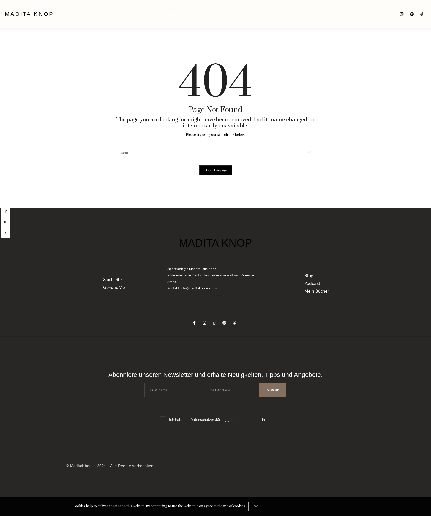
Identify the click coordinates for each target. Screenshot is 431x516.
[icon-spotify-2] (413, 14)
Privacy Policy (246, 14)
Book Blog (219, 14)
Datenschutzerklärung (208, 419)
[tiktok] (5, 233)
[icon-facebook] (196, 322)
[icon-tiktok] (216, 322)
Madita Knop (29, 14)
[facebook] (5, 211)
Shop (195, 14)
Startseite (176, 14)
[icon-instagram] (403, 14)
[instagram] (5, 222)
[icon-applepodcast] (423, 14)
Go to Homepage (216, 170)
